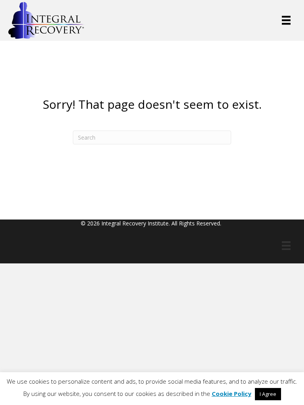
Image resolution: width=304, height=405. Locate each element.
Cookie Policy (231, 393)
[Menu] (286, 20)
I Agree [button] (268, 393)
